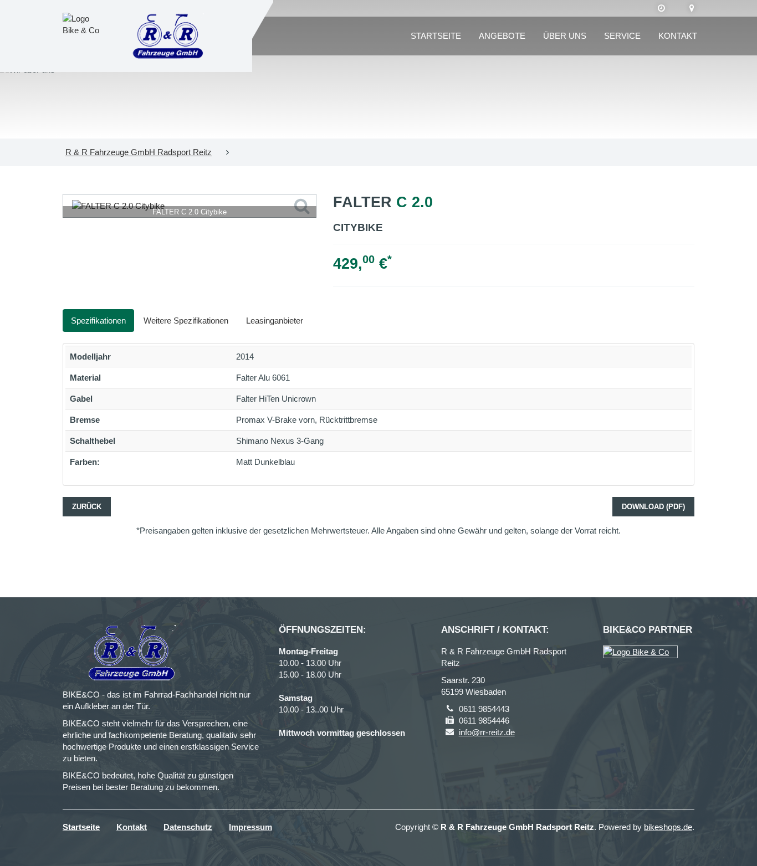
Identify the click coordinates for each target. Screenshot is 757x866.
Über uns (564, 35)
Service (622, 35)
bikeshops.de (668, 827)
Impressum (250, 827)
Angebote (502, 35)
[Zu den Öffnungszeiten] (661, 8)
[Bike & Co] (640, 651)
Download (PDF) (653, 507)
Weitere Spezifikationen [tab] (186, 320)
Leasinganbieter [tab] (274, 320)
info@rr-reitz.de (487, 732)
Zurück (86, 507)
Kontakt (677, 35)
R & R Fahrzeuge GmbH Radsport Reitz (138, 152)
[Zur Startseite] (168, 36)
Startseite (436, 35)
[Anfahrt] (691, 8)
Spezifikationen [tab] (98, 320)
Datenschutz (187, 827)
